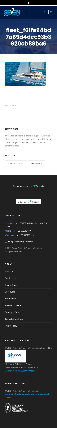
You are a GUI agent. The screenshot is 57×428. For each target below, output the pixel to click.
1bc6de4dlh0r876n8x (15, 163)
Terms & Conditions (14, 319)
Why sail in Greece (13, 305)
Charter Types (11, 285)
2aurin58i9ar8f (36, 163)
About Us (9, 271)
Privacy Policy (11, 325)
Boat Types (10, 291)
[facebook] (28, 3)
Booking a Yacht (12, 312)
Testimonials (10, 298)
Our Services (10, 278)
